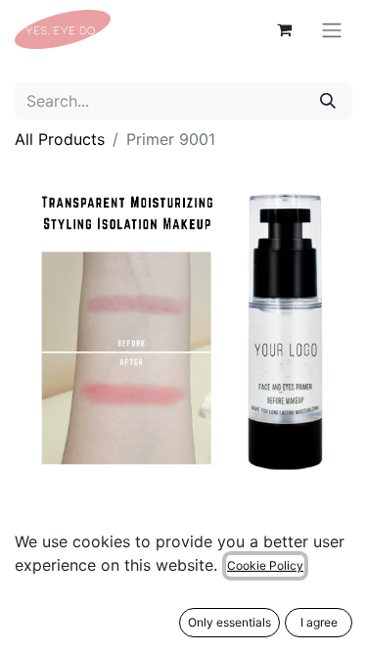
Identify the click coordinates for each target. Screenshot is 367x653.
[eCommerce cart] (283, 29)
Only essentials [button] (229, 622)
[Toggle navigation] (331, 29)
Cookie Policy (265, 565)
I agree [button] (319, 622)
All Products (60, 139)
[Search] (327, 100)
